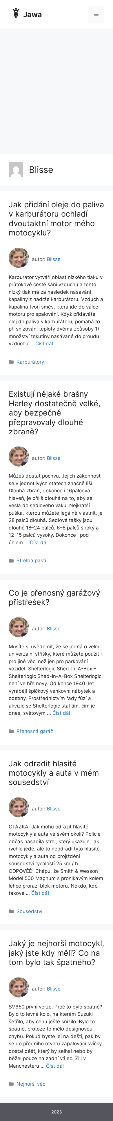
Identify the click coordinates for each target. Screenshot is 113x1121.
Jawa (32, 14)
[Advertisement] (56, 88)
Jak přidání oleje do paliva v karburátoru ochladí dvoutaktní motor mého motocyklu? (56, 218)
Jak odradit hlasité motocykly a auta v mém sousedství (54, 773)
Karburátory (30, 362)
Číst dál (44, 344)
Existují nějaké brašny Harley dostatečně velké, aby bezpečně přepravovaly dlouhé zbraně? (55, 412)
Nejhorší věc (31, 1084)
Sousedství (29, 911)
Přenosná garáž (35, 731)
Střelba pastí (31, 560)
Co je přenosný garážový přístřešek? (54, 597)
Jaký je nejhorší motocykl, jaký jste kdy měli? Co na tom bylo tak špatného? (56, 953)
